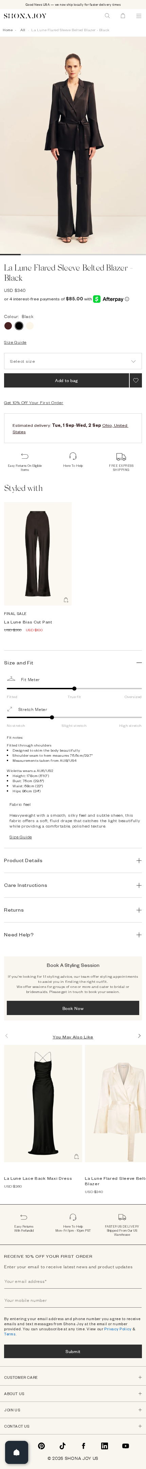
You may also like (73, 1036)
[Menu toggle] (139, 16)
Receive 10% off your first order (48, 1256)
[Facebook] (83, 1446)
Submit (73, 1351)
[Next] (139, 1035)
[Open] (16, 1452)
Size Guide (15, 342)
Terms (10, 1333)
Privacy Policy (117, 1328)
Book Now (73, 1008)
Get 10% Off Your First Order (33, 402)
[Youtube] (125, 1446)
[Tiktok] (62, 1446)
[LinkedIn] (104, 1446)
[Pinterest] (41, 1446)
